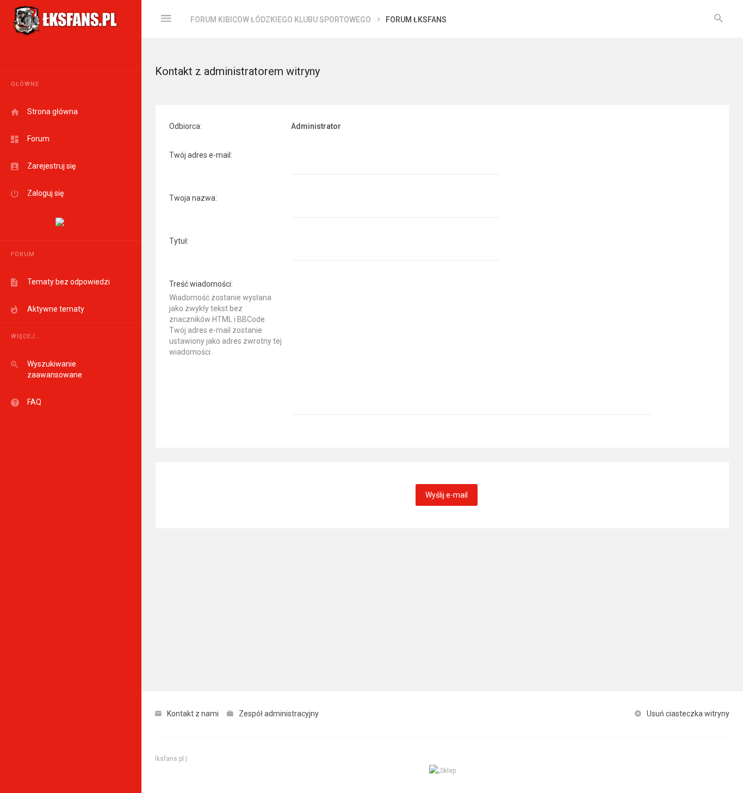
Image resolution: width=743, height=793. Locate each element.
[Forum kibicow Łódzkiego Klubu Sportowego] (65, 19)
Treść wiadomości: (201, 284)
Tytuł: (179, 241)
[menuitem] (718, 19)
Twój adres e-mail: (200, 155)
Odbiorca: (185, 126)
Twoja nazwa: (193, 198)
